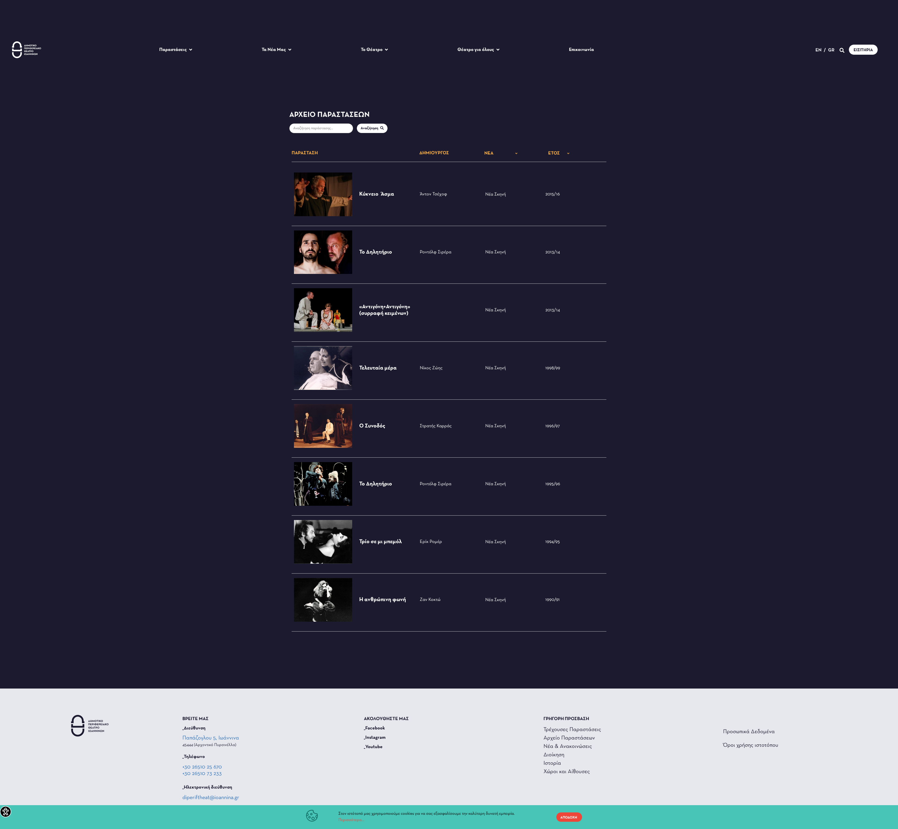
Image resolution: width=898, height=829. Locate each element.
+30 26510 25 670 (202, 767)
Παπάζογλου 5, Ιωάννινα (211, 738)
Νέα (489, 194)
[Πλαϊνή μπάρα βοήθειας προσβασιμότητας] (5, 811)
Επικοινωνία (581, 49)
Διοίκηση (553, 755)
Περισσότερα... (351, 820)
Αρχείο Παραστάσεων (569, 738)
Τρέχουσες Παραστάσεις (572, 729)
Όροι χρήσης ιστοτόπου (750, 745)
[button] (842, 50)
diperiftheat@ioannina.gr (210, 797)
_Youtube (373, 747)
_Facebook (374, 728)
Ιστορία (552, 763)
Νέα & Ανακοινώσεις (567, 746)
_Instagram (375, 737)
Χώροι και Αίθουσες (566, 772)
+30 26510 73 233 (202, 773)
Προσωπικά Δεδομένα (749, 732)
